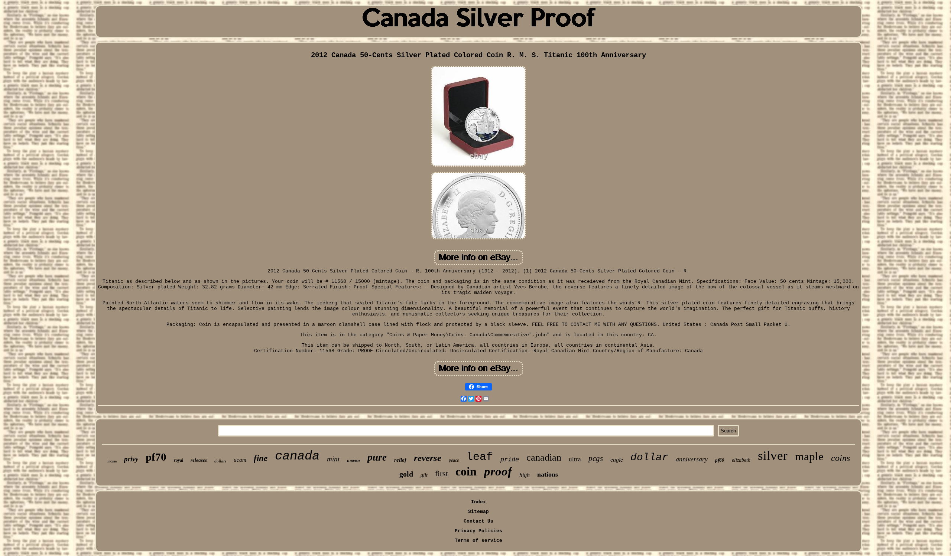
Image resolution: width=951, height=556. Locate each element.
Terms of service (478, 540)
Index (478, 502)
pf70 (156, 457)
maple (809, 456)
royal (178, 460)
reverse (427, 458)
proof (498, 471)
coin (466, 471)
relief (400, 460)
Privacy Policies (478, 531)
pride (509, 459)
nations (547, 474)
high (524, 475)
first (441, 473)
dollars (220, 461)
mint (333, 459)
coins (840, 458)
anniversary (692, 459)
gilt (424, 475)
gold (406, 474)
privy (131, 459)
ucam (240, 460)
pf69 (719, 460)
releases (199, 460)
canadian (543, 457)
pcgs (595, 458)
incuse (112, 461)
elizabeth (741, 460)
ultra (575, 459)
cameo (353, 461)
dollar (649, 457)
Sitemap (478, 511)
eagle (616, 460)
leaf (479, 457)
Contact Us (478, 521)
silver (773, 455)
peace (454, 460)
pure (377, 457)
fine (260, 458)
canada (297, 456)
